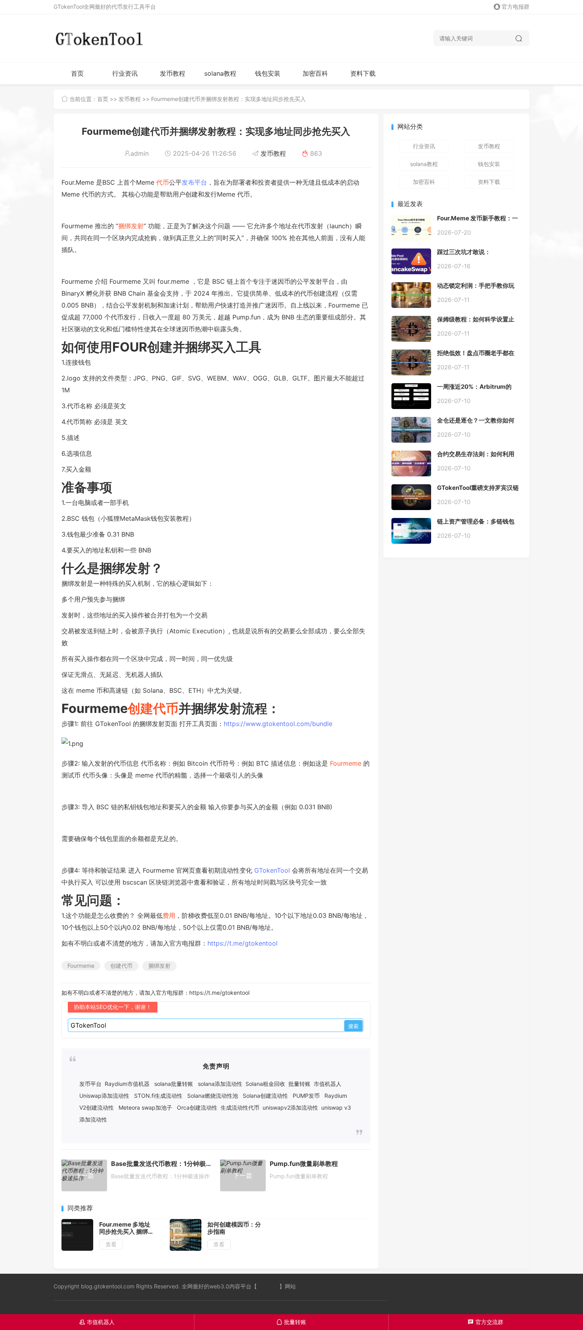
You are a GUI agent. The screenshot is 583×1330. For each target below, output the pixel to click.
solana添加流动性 (220, 1083)
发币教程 (172, 73)
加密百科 (315, 73)
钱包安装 (267, 73)
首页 (77, 73)
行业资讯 (125, 73)
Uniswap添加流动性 (104, 1095)
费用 (169, 915)
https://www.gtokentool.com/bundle (278, 724)
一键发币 (268, 1286)
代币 (162, 182)
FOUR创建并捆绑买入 (174, 347)
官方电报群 (515, 6)
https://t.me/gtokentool (242, 943)
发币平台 (90, 1083)
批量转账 (299, 1083)
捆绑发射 (131, 226)
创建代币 (153, 708)
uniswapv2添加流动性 (290, 1107)
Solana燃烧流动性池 (212, 1095)
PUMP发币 (306, 1095)
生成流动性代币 (240, 1107)
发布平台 (194, 182)
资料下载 (363, 73)
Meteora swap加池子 (145, 1107)
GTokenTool (272, 870)
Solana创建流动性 (265, 1095)
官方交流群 (485, 1322)
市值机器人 (327, 1083)
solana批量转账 (173, 1083)
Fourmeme (345, 763)
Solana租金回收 (265, 1083)
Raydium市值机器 (127, 1083)
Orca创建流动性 (197, 1107)
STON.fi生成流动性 (158, 1095)
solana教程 (220, 73)
